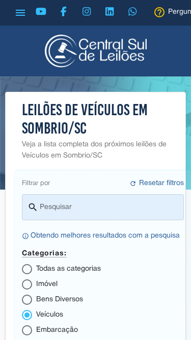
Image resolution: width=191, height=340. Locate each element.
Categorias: (44, 252)
